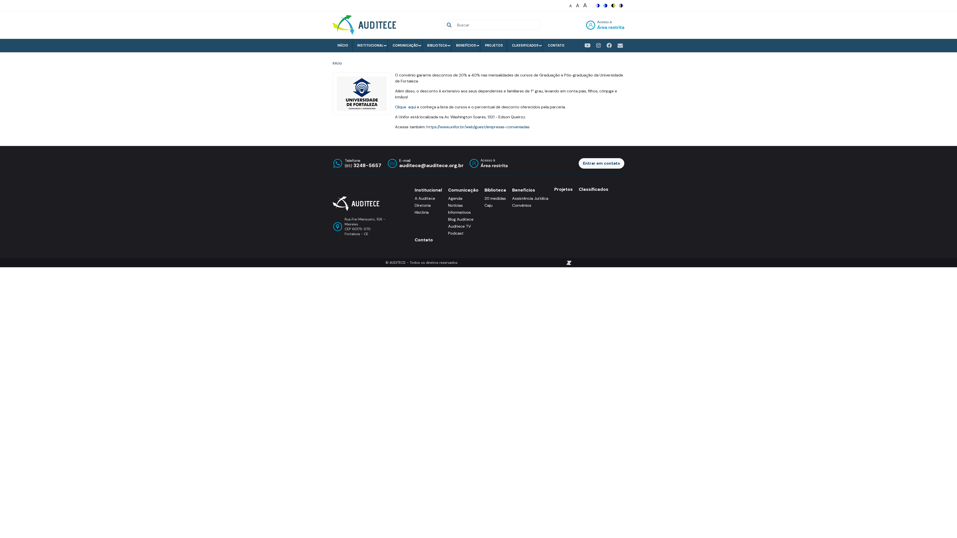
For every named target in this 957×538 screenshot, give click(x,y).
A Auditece (425, 198)
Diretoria (423, 205)
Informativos (459, 212)
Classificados (525, 45)
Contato (556, 45)
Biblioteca (437, 45)
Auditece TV (459, 226)
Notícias (455, 205)
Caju (488, 205)
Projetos (494, 45)
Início (342, 45)
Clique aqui (406, 107)
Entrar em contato (601, 163)
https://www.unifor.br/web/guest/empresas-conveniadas (478, 127)
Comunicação (405, 45)
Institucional (370, 45)
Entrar (605, 25)
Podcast (456, 233)
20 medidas (495, 198)
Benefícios (466, 45)
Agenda (455, 198)
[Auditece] (365, 25)
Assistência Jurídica (530, 198)
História (422, 212)
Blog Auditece (461, 219)
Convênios (521, 205)
